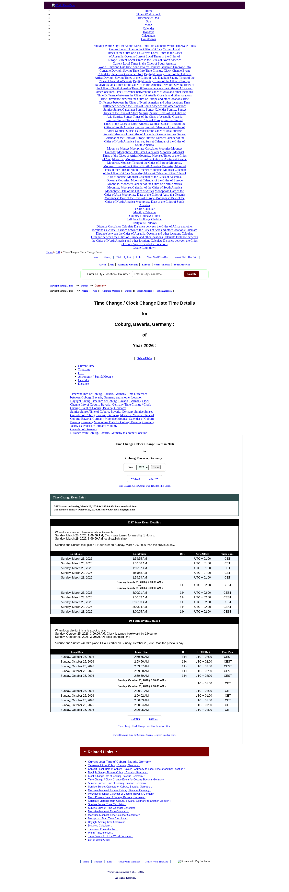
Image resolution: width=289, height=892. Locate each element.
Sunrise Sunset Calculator (119, 109)
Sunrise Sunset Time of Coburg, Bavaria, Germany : (118, 783)
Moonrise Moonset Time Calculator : (108, 811)
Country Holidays (140, 215)
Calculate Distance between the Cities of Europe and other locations (142, 235)
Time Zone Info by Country (142, 67)
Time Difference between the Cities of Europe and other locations (141, 99)
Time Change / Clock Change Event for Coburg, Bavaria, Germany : (126, 779)
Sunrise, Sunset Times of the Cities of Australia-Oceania (147, 116)
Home (148, 10)
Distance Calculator (109, 226)
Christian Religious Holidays (148, 221)
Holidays (148, 32)
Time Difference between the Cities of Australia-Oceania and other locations (144, 95)
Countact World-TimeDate (171, 45)
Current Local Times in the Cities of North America (149, 60)
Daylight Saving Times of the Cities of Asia (130, 77)
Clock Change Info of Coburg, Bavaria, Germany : (116, 776)
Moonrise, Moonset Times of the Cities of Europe (137, 162)
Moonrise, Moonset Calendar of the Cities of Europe (150, 180)
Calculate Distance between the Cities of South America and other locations (159, 242)
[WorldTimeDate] (63, 4)
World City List (114, 45)
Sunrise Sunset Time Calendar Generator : (112, 807)
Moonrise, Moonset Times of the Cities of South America (144, 168)
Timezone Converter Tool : (103, 829)
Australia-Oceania (128, 264)
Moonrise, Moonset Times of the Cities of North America (142, 164)
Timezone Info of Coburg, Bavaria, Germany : (114, 765)
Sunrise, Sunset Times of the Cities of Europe (135, 120)
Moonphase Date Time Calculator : (108, 818)
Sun (148, 21)
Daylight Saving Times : (62, 285)
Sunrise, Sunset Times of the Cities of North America (143, 121)
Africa (102, 264)
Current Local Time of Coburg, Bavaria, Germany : (120, 761)
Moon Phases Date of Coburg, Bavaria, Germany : (116, 797)
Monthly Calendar (144, 212)
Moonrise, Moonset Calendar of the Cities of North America (144, 184)
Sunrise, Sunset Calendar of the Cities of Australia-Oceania (142, 132)
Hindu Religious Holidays (143, 217)
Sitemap (107, 257)
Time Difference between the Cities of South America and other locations (146, 104)
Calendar (148, 28)
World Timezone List (111, 67)
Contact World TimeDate (185, 257)
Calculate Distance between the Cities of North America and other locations (145, 238)
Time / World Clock (148, 14)
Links (192, 45)
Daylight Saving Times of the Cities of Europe (161, 81)
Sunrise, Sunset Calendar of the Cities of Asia (143, 130)
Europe (146, 264)
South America (182, 264)
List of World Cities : (99, 839)
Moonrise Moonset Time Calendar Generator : (114, 814)
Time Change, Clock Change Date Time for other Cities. (145, 485)
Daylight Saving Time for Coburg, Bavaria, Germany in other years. (144, 735)
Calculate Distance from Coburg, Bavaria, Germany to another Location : (129, 800)
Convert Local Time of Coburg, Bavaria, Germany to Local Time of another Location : (136, 768)
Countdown (148, 39)
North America (162, 264)
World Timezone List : (100, 832)
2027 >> (153, 478)
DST (58, 252)
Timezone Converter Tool (127, 74)
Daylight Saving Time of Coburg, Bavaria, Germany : (118, 772)
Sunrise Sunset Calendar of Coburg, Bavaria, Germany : (120, 786)
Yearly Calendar (144, 208)
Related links (144, 358)
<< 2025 (135, 478)
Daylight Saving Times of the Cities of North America (128, 84)
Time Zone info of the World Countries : (110, 836)
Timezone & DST (148, 17)
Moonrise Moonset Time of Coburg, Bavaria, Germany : (119, 790)
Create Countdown (144, 247)
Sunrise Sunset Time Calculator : (107, 804)
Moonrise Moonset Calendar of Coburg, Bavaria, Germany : (122, 793)
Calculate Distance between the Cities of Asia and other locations (144, 230)
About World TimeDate (157, 257)
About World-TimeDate (139, 45)
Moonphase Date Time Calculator (138, 152)
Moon (148, 25)
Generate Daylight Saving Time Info (122, 70)
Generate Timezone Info (176, 67)
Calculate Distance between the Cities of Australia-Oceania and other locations (146, 231)
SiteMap (99, 45)
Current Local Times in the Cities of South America (144, 63)
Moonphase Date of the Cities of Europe (130, 198)
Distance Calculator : (100, 825)
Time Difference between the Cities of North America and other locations (144, 100)
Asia (112, 264)
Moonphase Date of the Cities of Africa (129, 191)
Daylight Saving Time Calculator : (107, 822)
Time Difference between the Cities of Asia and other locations (154, 91)
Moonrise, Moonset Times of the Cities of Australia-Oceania (149, 159)
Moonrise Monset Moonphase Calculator (132, 148)
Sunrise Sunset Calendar (151, 109)
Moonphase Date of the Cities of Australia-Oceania (153, 194)
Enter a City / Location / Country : (108, 274)
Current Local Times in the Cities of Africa (135, 49)
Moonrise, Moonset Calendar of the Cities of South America (144, 187)
